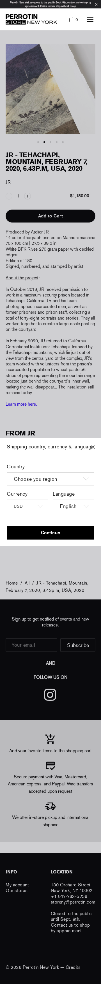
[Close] (98, 450)
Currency (17, 494)
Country (16, 466)
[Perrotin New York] (30, 19)
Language (64, 494)
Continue (50, 533)
